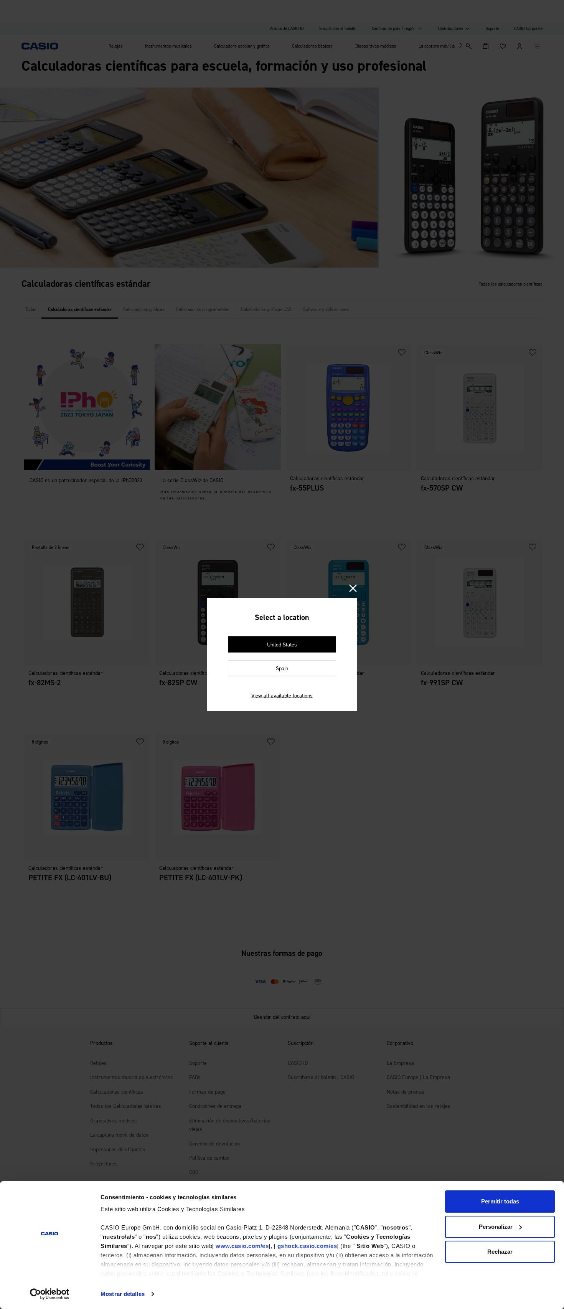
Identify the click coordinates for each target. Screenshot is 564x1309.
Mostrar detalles (123, 1294)
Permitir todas (500, 1201)
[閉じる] (353, 589)
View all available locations (282, 695)
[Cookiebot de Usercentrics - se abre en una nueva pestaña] (49, 1294)
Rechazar (500, 1251)
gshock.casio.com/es (307, 1246)
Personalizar (496, 1226)
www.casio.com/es (242, 1246)
